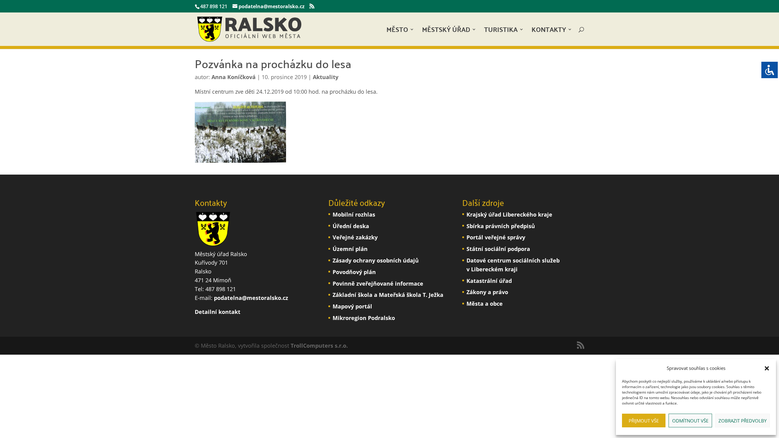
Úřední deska (351, 226)
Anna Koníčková (233, 77)
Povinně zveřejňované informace (378, 283)
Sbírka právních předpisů (500, 226)
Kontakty (549, 31)
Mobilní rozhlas (354, 214)
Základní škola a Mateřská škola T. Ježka (388, 294)
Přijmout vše (644, 421)
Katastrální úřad (489, 280)
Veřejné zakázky (355, 237)
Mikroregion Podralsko (364, 318)
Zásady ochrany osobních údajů (376, 260)
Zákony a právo (487, 292)
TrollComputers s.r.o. (319, 345)
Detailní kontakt (217, 311)
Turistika (501, 31)
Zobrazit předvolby (742, 421)
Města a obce (484, 303)
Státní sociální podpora (498, 248)
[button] (767, 368)
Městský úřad (446, 31)
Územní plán (350, 248)
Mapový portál (352, 306)
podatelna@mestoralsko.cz (251, 297)
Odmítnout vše (690, 421)
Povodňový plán (354, 272)
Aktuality (325, 77)
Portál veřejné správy (495, 237)
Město (397, 31)
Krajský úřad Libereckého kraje (509, 214)
